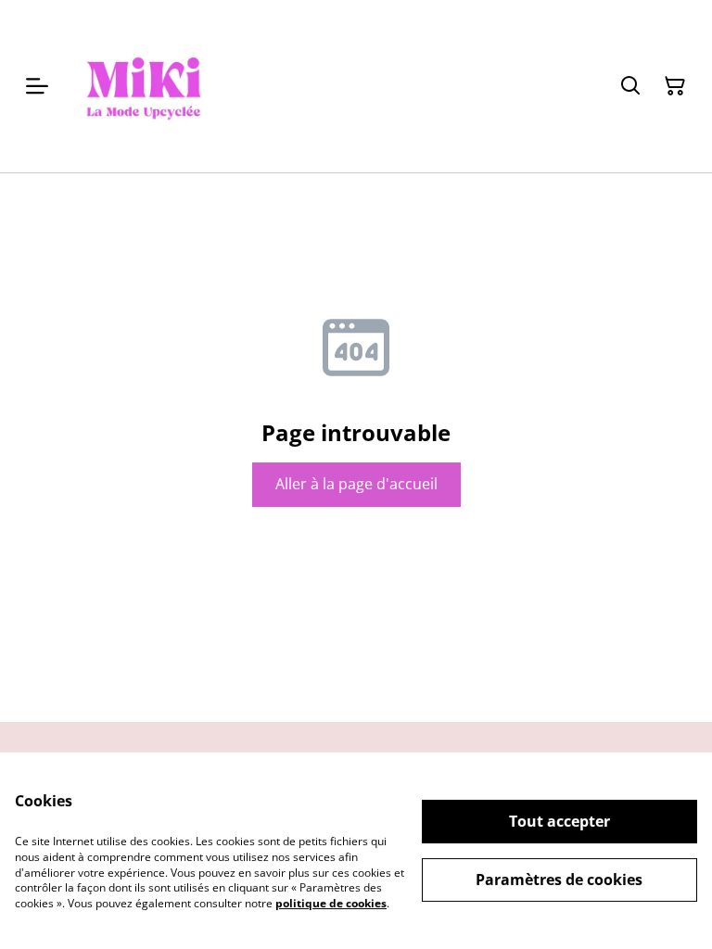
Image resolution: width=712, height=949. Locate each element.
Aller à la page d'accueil (356, 484)
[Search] (630, 86)
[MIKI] (144, 86)
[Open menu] (37, 86)
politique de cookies (331, 903)
